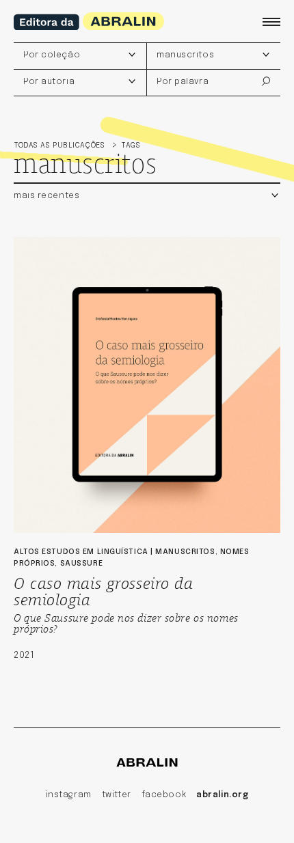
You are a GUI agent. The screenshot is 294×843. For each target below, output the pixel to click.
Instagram (69, 795)
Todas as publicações (60, 145)
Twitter (116, 795)
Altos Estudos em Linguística (81, 552)
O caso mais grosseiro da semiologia (103, 590)
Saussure (81, 563)
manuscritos (185, 552)
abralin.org (222, 795)
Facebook (164, 795)
